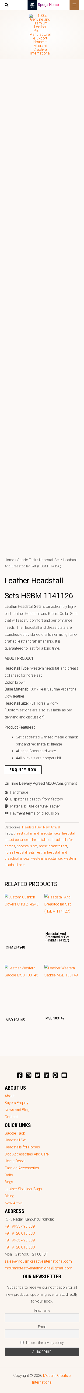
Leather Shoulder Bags (23, 1189)
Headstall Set (49, 560)
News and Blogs (18, 1110)
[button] (7, 5)
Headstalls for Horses (22, 1147)
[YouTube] (64, 1075)
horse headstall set (53, 846)
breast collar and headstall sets (37, 833)
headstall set (41, 840)
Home (9, 560)
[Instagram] (29, 1075)
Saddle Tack (26, 560)
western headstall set (47, 859)
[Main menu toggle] (74, 5)
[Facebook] (20, 1075)
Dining (9, 1196)
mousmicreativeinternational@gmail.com (38, 1268)
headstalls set (27, 846)
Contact (11, 1117)
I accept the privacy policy (44, 1343)
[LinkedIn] (46, 1075)
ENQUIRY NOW (23, 770)
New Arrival (51, 827)
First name (42, 1310)
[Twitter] (38, 1075)
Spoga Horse (48, 5)
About (9, 1096)
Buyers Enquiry (16, 1102)
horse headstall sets (20, 853)
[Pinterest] (55, 1075)
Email (42, 1327)
